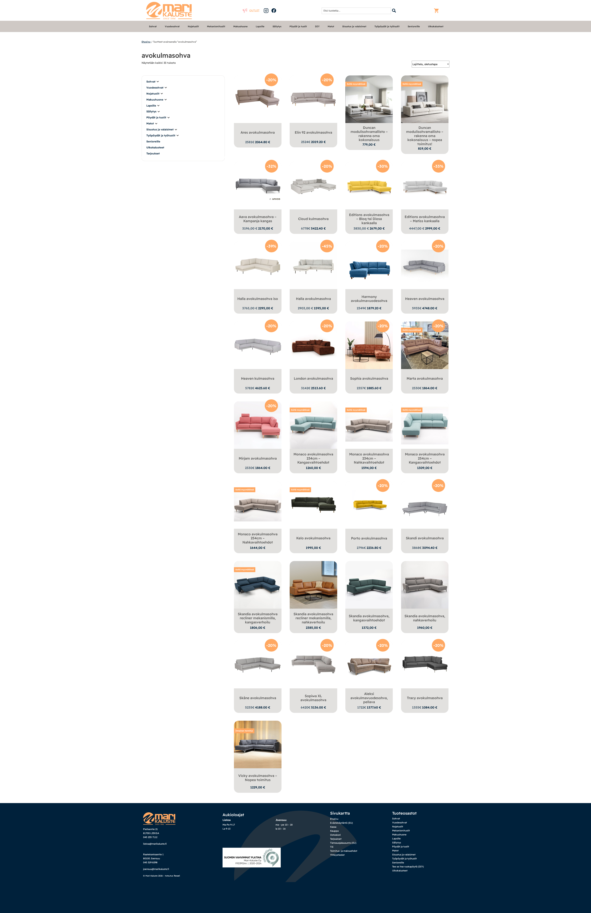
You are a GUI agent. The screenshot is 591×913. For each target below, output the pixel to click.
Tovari (177, 876)
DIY (317, 26)
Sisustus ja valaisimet (354, 26)
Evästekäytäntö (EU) (341, 822)
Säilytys (277, 26)
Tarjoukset (153, 153)
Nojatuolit (193, 26)
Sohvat (153, 26)
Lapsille (260, 26)
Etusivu (146, 41)
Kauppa (334, 830)
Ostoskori (335, 834)
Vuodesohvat (172, 26)
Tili (331, 846)
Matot (331, 26)
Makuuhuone (240, 26)
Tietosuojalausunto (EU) (343, 842)
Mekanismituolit (216, 26)
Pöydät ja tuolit (298, 26)
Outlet (254, 10)
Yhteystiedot (337, 854)
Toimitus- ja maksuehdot (343, 850)
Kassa (333, 826)
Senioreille (414, 26)
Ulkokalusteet (435, 26)
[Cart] (437, 10)
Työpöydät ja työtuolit (387, 26)
